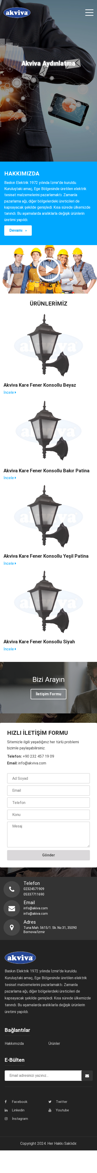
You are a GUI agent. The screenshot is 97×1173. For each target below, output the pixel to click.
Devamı (16, 230)
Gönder (48, 855)
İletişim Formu (48, 694)
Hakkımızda (14, 1043)
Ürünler (54, 1043)
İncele (9, 392)
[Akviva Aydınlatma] (17, 12)
